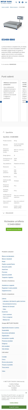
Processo (4, 272)
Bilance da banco (14, 7)
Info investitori (6, 346)
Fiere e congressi (7, 317)
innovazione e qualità (8, 338)
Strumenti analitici (7, 267)
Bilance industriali (7, 259)
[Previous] (1, 102)
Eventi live (5, 312)
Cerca (3, 359)
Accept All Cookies (14, 407)
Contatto (4, 357)
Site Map (14, 390)
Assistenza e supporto (8, 285)
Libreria (4, 298)
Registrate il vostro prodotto (9, 288)
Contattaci (14, 388)
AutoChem (5, 269)
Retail (3, 261)
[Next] (27, 102)
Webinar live (6, 319)
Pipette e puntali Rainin (8, 264)
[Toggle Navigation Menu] (26, 2)
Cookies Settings (14, 384)
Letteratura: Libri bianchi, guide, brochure (14, 301)
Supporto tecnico (6, 290)
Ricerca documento (7, 362)
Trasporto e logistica (7, 277)
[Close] (26, 393)
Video (4, 309)
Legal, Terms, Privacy (14, 386)
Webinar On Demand (8, 306)
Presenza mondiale (7, 341)
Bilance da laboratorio (8, 256)
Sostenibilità (5, 330)
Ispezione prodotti (7, 274)
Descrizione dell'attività (8, 333)
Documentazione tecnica (9, 304)
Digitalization (5, 335)
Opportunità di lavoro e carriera (10, 327)
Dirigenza (4, 343)
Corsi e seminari (7, 314)
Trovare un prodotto (7, 364)
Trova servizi (5, 367)
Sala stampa (5, 349)
